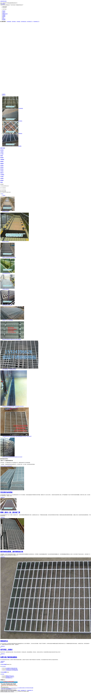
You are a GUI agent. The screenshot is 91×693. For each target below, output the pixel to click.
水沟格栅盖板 (2, 174)
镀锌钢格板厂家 (29, 21)
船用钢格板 (1, 180)
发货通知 (5, 672)
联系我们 (23, 687)
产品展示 (3, 195)
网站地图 (4, 1)
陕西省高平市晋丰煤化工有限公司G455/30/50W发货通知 (11, 339)
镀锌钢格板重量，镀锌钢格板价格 (11, 551)
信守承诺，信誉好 (6, 649)
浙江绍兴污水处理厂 (5, 241)
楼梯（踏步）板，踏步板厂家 (10, 512)
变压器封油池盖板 (6, 492)
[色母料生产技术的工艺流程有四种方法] (2, 674)
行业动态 (5, 664)
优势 (26, 687)
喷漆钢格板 (1, 161)
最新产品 (3, 95)
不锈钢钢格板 (9, 21)
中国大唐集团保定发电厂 (6, 273)
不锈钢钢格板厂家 (36, 21)
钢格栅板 (1, 155)
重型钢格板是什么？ (9, 677)
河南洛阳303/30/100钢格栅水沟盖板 (12, 669)
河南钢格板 (18, 21)
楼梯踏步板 (1, 172)
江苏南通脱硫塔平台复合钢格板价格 (12, 670)
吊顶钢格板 (1, 178)
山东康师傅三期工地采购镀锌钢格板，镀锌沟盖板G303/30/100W (13, 406)
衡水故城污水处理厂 (5, 211)
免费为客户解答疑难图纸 (8, 657)
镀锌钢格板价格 (23, 21)
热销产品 (3, 94)
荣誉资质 (28, 687)
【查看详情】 (2, 497)
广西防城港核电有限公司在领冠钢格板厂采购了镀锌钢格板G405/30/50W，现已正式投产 (17, 436)
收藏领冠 (1, 1)
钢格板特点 (4, 641)
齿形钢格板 (1, 165)
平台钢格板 (1, 176)
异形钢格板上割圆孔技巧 (10, 676)
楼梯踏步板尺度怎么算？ (10, 675)
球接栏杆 (1, 182)
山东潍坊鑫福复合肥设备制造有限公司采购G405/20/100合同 (12, 456)
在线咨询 (1, 662)
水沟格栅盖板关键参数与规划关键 (11, 668)
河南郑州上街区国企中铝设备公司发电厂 (9, 257)
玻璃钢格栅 (1, 163)
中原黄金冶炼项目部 (5, 289)
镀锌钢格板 (14, 21)
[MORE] (2, 664)
